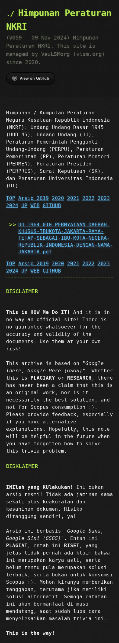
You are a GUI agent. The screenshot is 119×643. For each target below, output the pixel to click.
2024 (12, 205)
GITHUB (52, 205)
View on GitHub (34, 78)
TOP (10, 198)
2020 (58, 198)
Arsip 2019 (33, 198)
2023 (104, 198)
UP (24, 205)
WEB (35, 205)
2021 (73, 198)
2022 (88, 198)
